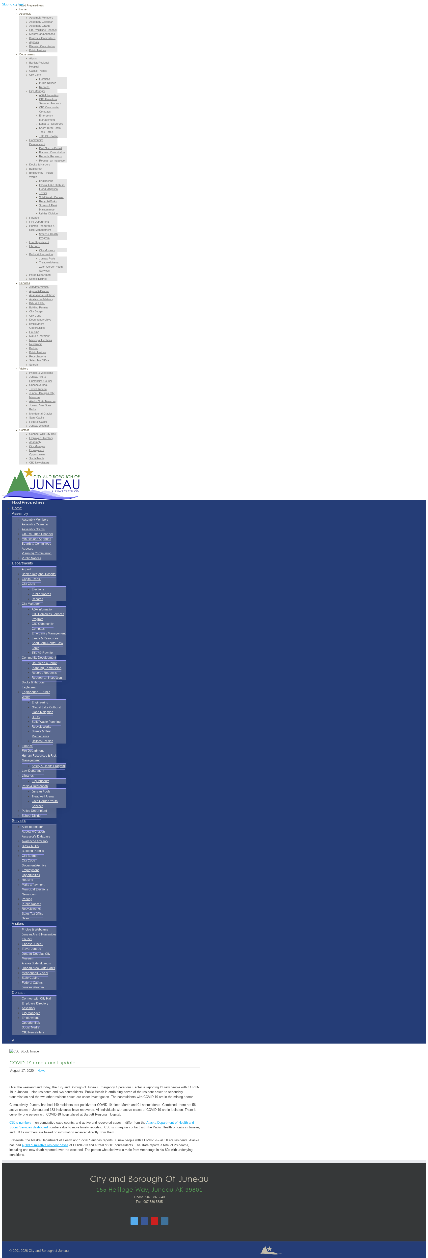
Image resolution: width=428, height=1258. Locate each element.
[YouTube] (154, 1221)
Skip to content (13, 4)
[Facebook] (144, 1221)
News (41, 1070)
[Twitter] (134, 1221)
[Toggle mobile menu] (3, 494)
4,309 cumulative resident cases (45, 1145)
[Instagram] (164, 1221)
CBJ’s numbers (20, 1122)
